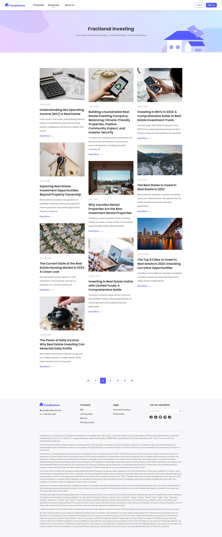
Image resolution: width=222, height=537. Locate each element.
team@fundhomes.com (51, 410)
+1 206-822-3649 (49, 414)
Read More (45, 136)
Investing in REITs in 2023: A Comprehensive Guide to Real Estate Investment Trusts (159, 116)
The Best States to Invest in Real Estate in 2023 (156, 187)
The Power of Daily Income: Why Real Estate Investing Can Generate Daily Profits (62, 344)
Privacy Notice (118, 414)
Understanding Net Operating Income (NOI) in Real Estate (62, 112)
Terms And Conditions (122, 410)
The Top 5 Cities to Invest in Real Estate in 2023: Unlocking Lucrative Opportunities (159, 264)
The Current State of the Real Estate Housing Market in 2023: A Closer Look (62, 268)
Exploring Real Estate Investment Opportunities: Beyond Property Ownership (60, 190)
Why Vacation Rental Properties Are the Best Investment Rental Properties (110, 209)
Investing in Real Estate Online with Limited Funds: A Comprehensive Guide (111, 286)
